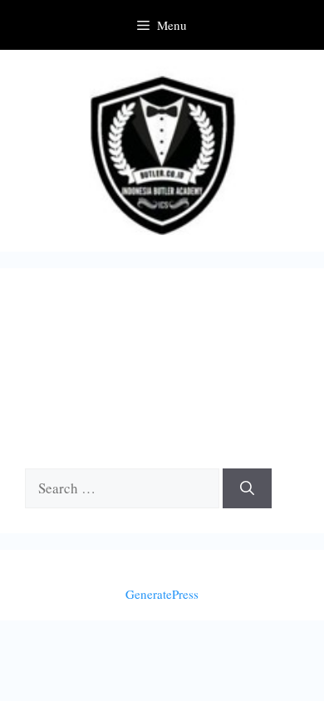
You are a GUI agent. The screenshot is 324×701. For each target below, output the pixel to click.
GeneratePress (162, 594)
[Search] (247, 488)
